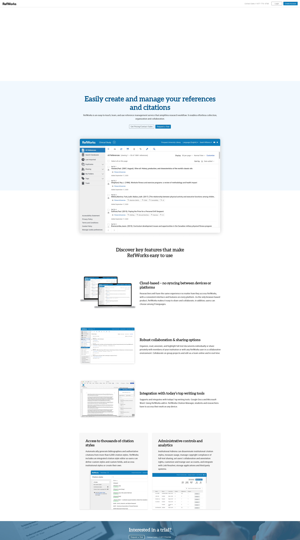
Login (277, 3)
